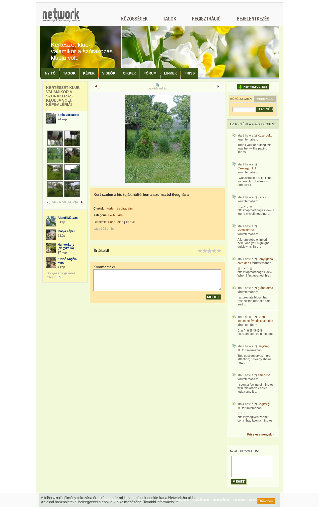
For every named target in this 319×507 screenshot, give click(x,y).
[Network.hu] (61, 17)
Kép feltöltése (255, 86)
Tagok (69, 73)
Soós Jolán (115, 222)
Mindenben (265, 98)
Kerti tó (262, 197)
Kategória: (100, 215)
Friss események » (260, 434)
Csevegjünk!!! (247, 168)
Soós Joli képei (68, 115)
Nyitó (50, 73)
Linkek (170, 73)
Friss (189, 73)
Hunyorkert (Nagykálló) (66, 246)
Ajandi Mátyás (68, 217)
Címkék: (98, 208)
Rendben (266, 501)
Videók (108, 73)
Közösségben (241, 98)
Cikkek (129, 73)
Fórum (150, 73)
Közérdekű (265, 135)
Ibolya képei (66, 231)
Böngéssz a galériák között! (61, 275)
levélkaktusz (246, 230)
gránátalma (265, 288)
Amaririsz (263, 375)
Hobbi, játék (115, 215)
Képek (89, 73)
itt (177, 502)
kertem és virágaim (120, 208)
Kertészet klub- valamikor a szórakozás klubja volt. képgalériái (63, 96)
